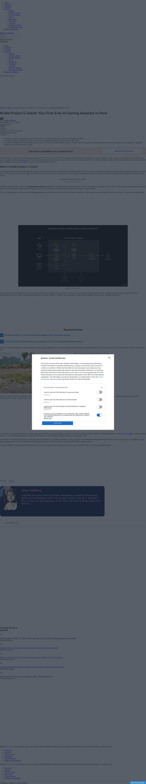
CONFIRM (58, 423)
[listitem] (73, 387)
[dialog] (73, 392)
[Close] (110, 358)
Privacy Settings (139, 782)
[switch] (99, 392)
